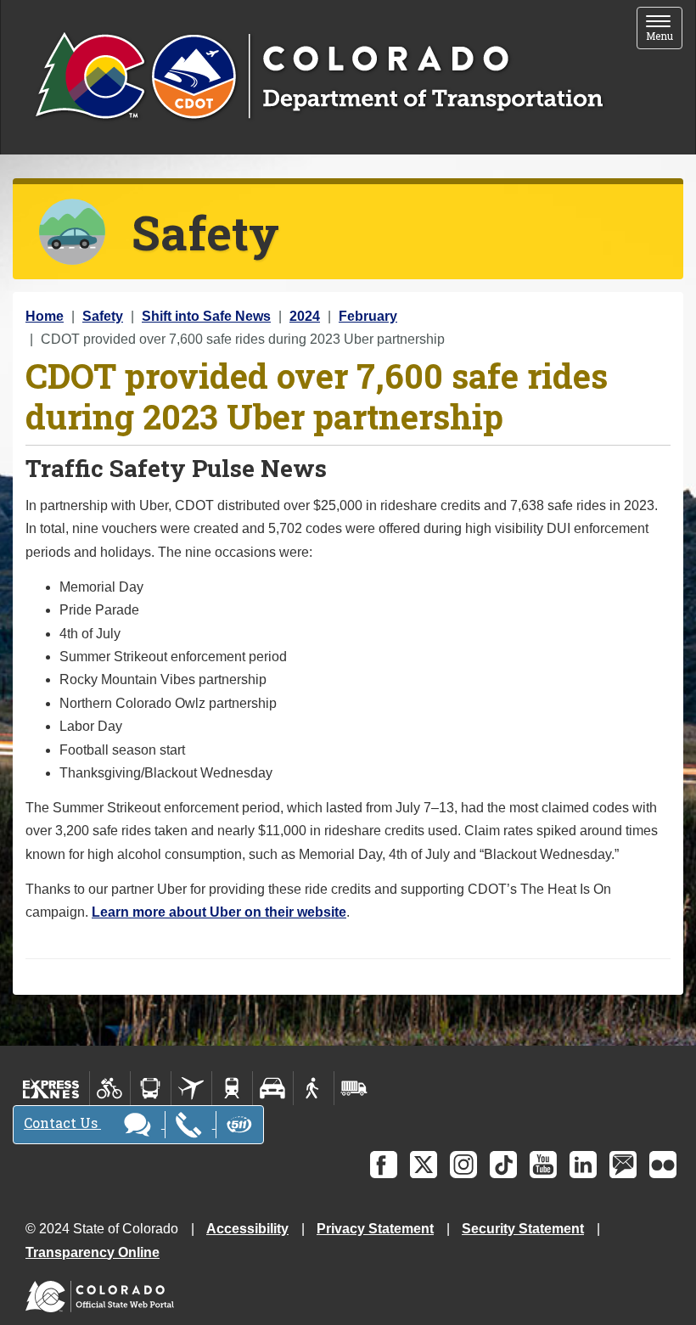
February (368, 316)
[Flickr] (663, 1164)
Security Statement (523, 1228)
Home (44, 316)
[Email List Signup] (623, 1164)
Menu (664, 29)
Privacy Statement (375, 1228)
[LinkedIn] (583, 1164)
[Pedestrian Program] (313, 1088)
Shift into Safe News (206, 316)
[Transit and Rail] (150, 1088)
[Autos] (273, 1088)
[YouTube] (543, 1164)
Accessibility (247, 1228)
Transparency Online (92, 1252)
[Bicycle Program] (110, 1088)
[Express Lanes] (51, 1088)
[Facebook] (383, 1164)
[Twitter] (423, 1164)
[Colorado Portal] (103, 1292)
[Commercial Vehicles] (354, 1088)
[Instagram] (463, 1164)
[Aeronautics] (191, 1088)
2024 (304, 316)
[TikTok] (503, 1164)
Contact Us (62, 1122)
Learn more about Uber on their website (219, 912)
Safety (102, 316)
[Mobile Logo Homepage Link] (319, 77)
